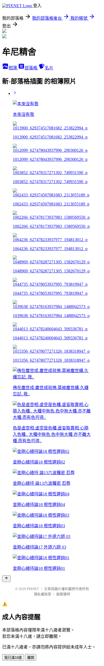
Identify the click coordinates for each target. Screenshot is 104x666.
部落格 (31, 68)
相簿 (13, 68)
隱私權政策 (42, 594)
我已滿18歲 (13, 658)
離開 (30, 658)
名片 (49, 68)
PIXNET (33, 589)
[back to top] (6, 578)
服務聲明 (63, 594)
